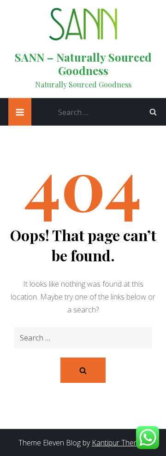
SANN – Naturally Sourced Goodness (83, 64)
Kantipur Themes (120, 443)
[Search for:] (109, 111)
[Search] (153, 112)
